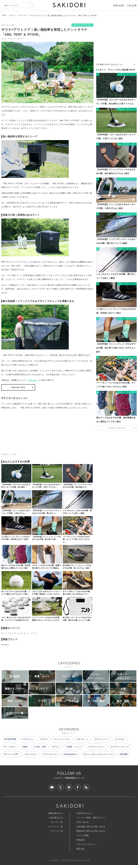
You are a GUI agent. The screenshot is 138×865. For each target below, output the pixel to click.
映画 (26, 747)
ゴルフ (45, 739)
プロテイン (29, 739)
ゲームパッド (102, 739)
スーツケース (51, 754)
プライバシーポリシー (86, 844)
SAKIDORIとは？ (84, 813)
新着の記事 (118, 5)
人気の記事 (131, 5)
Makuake (32, 380)
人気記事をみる (55, 818)
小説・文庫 (41, 747)
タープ (20, 39)
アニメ (57, 747)
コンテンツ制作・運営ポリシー (90, 818)
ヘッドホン (10, 747)
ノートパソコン (63, 739)
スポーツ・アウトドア (82, 25)
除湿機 (124, 754)
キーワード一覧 (55, 826)
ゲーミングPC (11, 754)
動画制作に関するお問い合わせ (90, 831)
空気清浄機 (10, 739)
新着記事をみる (55, 813)
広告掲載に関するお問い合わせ (90, 826)
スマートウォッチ (121, 747)
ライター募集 (82, 835)
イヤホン (121, 739)
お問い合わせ (82, 822)
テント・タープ (30, 633)
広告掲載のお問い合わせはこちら (109, 64)
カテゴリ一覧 (56, 822)
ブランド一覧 (56, 831)
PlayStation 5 (71, 754)
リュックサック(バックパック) (99, 754)
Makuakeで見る (18, 387)
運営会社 (80, 849)
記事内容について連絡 (9, 454)
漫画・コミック (75, 747)
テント (4, 39)
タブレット (83, 739)
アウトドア (12, 39)
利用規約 (80, 840)
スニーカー (31, 754)
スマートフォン (97, 747)
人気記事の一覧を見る (116, 428)
